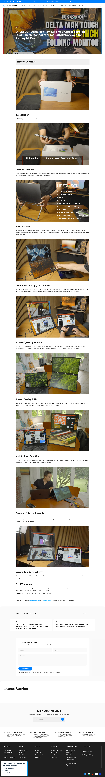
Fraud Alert (54, 757)
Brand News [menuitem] (72, 5)
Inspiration (38, 752)
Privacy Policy (46, 672)
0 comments (87, 613)
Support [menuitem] (81, 5)
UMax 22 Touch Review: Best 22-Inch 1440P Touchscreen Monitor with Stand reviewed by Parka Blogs (32, 626)
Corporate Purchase (56, 750)
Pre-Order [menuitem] (63, 5)
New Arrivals (22, 757)
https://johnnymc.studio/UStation (41, 593)
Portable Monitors (40, 754)
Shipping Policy (70, 752)
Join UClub (54, 754)
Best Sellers (22, 754)
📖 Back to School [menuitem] (42, 5)
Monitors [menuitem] (24, 5)
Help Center (54, 752)
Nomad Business (8, 752)
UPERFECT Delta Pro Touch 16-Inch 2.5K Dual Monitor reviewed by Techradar (72, 625)
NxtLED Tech (38, 757)
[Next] (70, 1)
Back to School (23, 750)
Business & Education (9, 757)
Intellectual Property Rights (71, 764)
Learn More (64, 1)
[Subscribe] (62, 719)
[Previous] (34, 1)
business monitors (34, 600)
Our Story (37, 750)
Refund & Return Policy (70, 760)
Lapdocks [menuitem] (32, 5)
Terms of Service (55, 672)
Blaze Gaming (7, 750)
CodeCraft (6, 754)
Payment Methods (71, 757)
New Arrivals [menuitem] (54, 5)
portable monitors (47, 600)
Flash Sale (22, 752)
